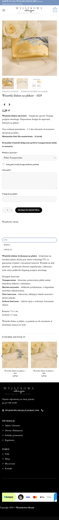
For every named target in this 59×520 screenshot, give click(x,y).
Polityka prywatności (14, 435)
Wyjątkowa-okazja (10, 221)
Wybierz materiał (10, 152)
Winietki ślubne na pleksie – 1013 (15, 372)
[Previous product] (9, 105)
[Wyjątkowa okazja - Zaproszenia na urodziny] (29, 10)
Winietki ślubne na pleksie (34, 91)
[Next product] (4, 105)
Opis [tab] (5, 240)
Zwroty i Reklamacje (14, 430)
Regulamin (9, 440)
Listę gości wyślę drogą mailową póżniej (22, 164)
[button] (3, 10)
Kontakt (8, 468)
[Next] (52, 48)
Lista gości (7, 170)
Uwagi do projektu (10, 194)
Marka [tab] (7, 245)
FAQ (7, 454)
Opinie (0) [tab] (8, 250)
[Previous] (6, 48)
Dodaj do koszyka (28, 210)
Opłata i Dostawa (12, 425)
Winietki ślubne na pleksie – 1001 (44, 372)
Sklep (7, 458)
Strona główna (10, 91)
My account (10, 463)
